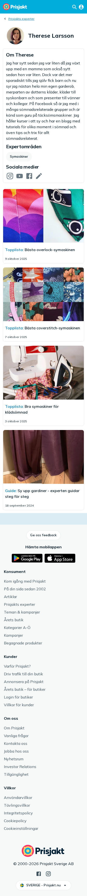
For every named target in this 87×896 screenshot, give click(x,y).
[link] (43, 115)
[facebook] (29, 175)
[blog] (39, 175)
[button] (43, 535)
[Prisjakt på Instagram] (48, 873)
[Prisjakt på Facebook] (39, 873)
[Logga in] (81, 7)
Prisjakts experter (21, 19)
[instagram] (10, 175)
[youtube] (19, 175)
